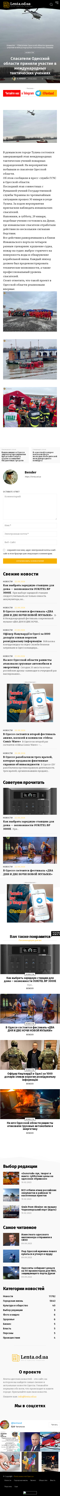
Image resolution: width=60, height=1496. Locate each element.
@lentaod (16, 1423)
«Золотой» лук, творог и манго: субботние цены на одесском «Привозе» (37, 1176)
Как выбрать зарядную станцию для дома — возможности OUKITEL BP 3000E (28, 589)
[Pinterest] (38, 103)
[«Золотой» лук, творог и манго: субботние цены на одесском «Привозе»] (11, 1178)
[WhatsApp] (45, 103)
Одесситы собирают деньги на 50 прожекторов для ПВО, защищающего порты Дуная (38, 1271)
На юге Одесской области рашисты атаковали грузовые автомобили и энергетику (27, 663)
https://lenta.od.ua (33, 477)
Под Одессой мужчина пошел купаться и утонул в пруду (39, 1252)
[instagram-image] (10, 1442)
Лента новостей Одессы (24, 1476)
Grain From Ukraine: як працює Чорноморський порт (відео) (39, 1208)
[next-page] (33, 1140)
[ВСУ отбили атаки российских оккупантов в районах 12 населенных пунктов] (11, 1195)
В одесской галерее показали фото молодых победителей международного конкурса (45, 456)
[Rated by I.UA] (30, 1493)
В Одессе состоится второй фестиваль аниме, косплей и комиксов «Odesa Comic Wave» (29, 738)
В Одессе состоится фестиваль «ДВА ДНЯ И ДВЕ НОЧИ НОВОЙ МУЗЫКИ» (30, 1029)
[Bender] (14, 79)
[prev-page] (26, 1140)
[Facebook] (24, 103)
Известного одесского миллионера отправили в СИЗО (36, 1237)
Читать (54, 1424)
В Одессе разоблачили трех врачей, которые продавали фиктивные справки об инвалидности (27, 760)
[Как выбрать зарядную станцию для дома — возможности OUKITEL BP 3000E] (30, 801)
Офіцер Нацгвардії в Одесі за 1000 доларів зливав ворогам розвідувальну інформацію (26, 637)
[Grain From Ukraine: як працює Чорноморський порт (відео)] (11, 1211)
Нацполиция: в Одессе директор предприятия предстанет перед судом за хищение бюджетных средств (14, 456)
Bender (22, 79)
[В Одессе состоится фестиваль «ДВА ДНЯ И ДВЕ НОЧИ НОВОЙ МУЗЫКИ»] (30, 850)
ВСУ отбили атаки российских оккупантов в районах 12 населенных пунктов (38, 1193)
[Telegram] (32, 1412)
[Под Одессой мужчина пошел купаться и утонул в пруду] (11, 1256)
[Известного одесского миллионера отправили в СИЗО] (11, 1239)
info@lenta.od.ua (27, 1396)
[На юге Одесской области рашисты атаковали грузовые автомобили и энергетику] (30, 1104)
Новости (11, 45)
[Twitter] (31, 103)
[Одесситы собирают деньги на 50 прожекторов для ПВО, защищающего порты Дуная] (11, 1272)
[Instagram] (26, 1412)
